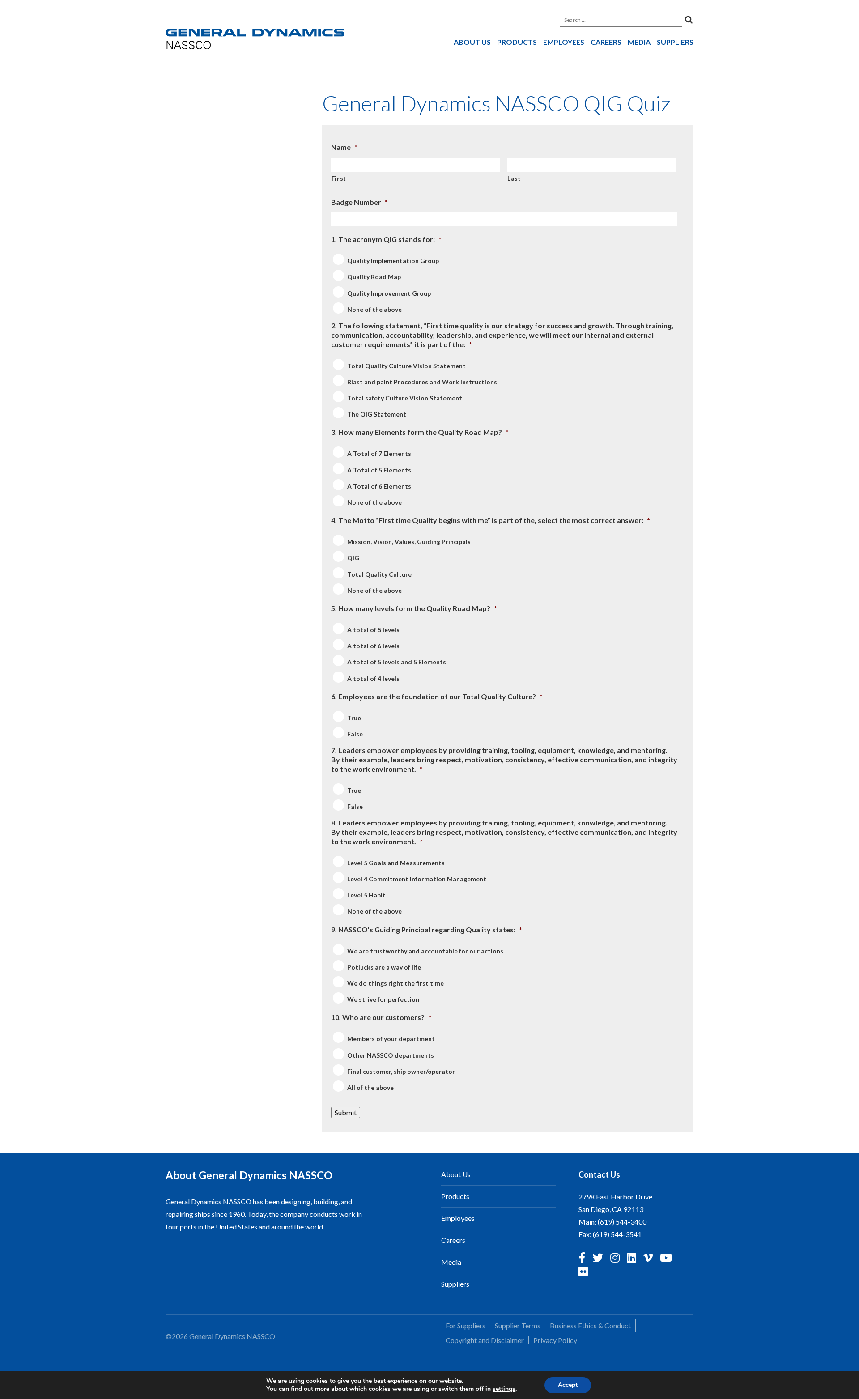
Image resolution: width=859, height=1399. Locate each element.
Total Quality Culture (379, 574)
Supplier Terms (517, 1325)
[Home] (255, 41)
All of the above (370, 1087)
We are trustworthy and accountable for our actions (425, 951)
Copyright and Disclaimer (485, 1340)
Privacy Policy (555, 1340)
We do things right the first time (395, 983)
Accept (568, 1385)
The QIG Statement (376, 414)
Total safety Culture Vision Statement (404, 398)
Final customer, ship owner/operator (401, 1071)
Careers (606, 42)
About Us (472, 42)
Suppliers (675, 42)
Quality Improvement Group (389, 293)
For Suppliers (465, 1325)
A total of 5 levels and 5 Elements (396, 662)
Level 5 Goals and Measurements (396, 863)
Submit (346, 1112)
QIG (353, 558)
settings (504, 1389)
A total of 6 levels (373, 646)
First (339, 178)
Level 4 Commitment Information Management (416, 879)
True (354, 718)
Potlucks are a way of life (384, 967)
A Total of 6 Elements (379, 486)
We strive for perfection (383, 999)
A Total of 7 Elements (379, 454)
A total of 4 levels (373, 678)
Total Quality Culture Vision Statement (406, 366)
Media (639, 42)
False (355, 734)
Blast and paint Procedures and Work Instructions (422, 382)
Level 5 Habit (366, 895)
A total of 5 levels (373, 630)
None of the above (374, 309)
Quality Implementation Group (393, 260)
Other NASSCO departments (390, 1055)
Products (517, 42)
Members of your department (391, 1039)
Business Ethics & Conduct (590, 1325)
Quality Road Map (374, 277)
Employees (563, 42)
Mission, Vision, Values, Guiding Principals (409, 541)
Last (514, 178)
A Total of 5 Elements (379, 470)
